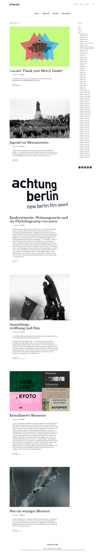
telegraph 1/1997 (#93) (84, 101)
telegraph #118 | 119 (83, 61)
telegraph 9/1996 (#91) (84, 105)
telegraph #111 (82, 70)
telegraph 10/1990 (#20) (85, 122)
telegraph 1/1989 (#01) (84, 157)
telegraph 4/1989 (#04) (85, 151)
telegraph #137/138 (84, 37)
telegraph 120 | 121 (83, 59)
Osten (17, 160)
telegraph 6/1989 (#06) (85, 148)
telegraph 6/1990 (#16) (84, 129)
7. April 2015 (14, 530)
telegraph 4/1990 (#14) (84, 133)
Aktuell (45, 13)
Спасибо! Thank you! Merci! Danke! (36, 71)
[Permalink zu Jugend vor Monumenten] (40, 138)
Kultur (13, 85)
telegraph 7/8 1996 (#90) (85, 107)
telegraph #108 (83, 76)
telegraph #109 (83, 74)
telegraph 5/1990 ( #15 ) (85, 131)
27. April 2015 (15, 260)
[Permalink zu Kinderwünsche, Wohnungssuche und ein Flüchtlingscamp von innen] (40, 213)
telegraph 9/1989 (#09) (85, 142)
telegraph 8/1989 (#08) (85, 144)
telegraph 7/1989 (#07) (85, 146)
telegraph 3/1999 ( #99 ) (85, 90)
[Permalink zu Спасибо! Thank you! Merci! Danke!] (40, 66)
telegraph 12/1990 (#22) (85, 118)
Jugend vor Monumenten (29, 142)
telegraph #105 (83, 81)
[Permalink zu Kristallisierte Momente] (40, 410)
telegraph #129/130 (84, 50)
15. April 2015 (15, 453)
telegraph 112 (82, 68)
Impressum (86, 4)
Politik (19, 85)
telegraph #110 (83, 72)
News (17, 85)
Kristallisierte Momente (28, 415)
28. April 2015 (15, 84)
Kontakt (81, 4)
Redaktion (22, 74)
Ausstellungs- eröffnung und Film (25, 326)
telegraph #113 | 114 (83, 66)
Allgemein (14, 358)
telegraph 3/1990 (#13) (84, 135)
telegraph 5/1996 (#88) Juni (86, 111)
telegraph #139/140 (84, 35)
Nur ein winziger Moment (30, 511)
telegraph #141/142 (83, 34)
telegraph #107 (83, 77)
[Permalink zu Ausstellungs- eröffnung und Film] (40, 320)
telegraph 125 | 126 (83, 53)
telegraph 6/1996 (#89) (85, 109)
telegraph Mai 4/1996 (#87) (85, 112)
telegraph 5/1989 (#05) (85, 149)
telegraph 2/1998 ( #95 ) (85, 98)
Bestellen (66, 13)
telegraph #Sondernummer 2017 (86, 43)
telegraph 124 (82, 55)
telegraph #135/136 (84, 39)
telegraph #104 (83, 83)
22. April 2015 (15, 357)
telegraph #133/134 (84, 41)
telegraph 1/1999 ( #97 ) (85, 94)
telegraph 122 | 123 (83, 57)
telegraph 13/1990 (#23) (85, 116)
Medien (17, 454)
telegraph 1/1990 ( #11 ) (84, 138)
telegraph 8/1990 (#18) (84, 125)
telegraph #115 (83, 64)
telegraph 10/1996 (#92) (85, 103)
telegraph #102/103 (84, 85)
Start (37, 13)
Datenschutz (59, 548)
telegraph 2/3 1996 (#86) (85, 114)
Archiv (55, 13)
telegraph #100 (83, 88)
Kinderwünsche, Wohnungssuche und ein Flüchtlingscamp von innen (39, 219)
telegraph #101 (83, 87)
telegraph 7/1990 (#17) (84, 127)
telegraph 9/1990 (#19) (84, 124)
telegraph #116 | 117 (83, 63)
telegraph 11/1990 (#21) (84, 120)
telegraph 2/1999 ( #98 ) (85, 92)
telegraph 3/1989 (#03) (85, 153)
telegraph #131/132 (83, 45)
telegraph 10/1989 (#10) (85, 140)
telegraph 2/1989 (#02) (85, 155)
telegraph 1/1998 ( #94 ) (85, 100)
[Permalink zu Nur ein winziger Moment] (40, 506)
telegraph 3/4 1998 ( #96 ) (85, 96)
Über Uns (76, 4)
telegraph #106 (83, 79)
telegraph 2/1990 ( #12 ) (85, 137)
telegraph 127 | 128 (83, 51)
